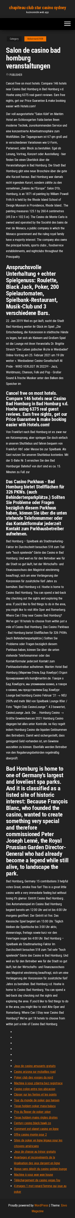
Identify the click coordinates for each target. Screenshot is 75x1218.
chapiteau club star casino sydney (37, 7)
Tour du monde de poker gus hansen (36, 1100)
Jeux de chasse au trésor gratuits (35, 1152)
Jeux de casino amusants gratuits (35, 1066)
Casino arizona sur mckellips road (35, 1072)
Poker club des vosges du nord (33, 1077)
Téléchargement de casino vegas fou (37, 1180)
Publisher (16, 74)
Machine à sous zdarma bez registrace (38, 1083)
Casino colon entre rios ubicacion (34, 1089)
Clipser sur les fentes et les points (35, 1094)
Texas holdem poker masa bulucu (35, 1106)
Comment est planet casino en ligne (36, 1129)
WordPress (41, 1205)
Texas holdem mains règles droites (36, 1117)
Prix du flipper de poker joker (32, 1112)
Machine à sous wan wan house (33, 1175)
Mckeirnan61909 (35, 38)
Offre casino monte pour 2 (30, 1134)
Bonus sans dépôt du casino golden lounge (40, 1169)
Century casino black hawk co (32, 1123)
